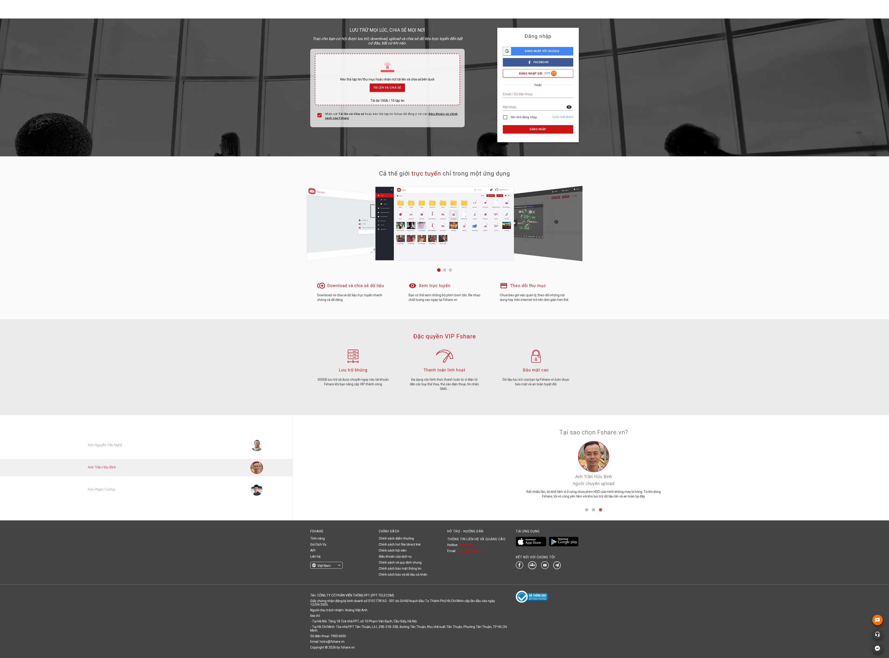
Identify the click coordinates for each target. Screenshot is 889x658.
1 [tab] (586, 510)
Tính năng (317, 538)
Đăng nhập (538, 129)
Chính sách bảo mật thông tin (400, 568)
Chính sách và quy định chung (400, 562)
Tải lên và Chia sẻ (387, 87)
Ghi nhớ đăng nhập (524, 117)
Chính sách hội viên (393, 550)
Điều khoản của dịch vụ (395, 556)
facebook (541, 62)
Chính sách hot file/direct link (400, 544)
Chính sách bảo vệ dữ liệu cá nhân (403, 574)
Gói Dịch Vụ (318, 544)
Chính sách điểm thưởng (396, 538)
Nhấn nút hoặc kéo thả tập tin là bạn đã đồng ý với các (391, 116)
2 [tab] (593, 510)
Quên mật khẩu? (562, 117)
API (312, 550)
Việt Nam (324, 566)
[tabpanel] (593, 471)
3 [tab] (600, 510)
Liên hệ (315, 556)
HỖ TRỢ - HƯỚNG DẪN (465, 531)
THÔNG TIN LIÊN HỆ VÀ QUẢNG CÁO (476, 539)
